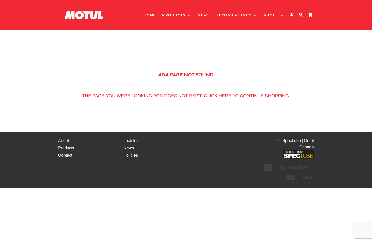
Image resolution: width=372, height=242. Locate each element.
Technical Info (234, 15)
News (204, 15)
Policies (130, 155)
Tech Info (131, 140)
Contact (65, 155)
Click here (217, 95)
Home (149, 15)
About (272, 15)
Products (174, 15)
